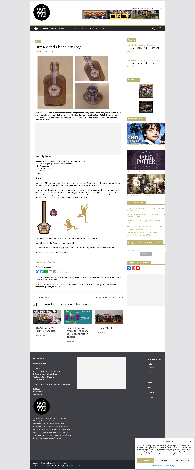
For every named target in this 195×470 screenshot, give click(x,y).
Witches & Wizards (47, 377)
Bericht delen (62, 272)
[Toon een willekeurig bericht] (159, 28)
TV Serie (153, 377)
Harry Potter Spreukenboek (136, 171)
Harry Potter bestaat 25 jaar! (108, 297)
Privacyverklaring (168, 466)
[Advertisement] (78, 139)
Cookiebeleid (157, 466)
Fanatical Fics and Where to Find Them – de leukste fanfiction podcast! (78, 332)
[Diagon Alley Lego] (109, 311)
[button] (190, 441)
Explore (62, 28)
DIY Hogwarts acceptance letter (138, 195)
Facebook (52, 284)
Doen (84, 28)
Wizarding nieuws (48, 28)
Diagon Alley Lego (107, 327)
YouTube (63, 284)
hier (41, 384)
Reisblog (93, 28)
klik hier (43, 364)
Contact (104, 28)
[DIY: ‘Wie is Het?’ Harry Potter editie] (47, 311)
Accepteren (145, 460)
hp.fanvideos (43, 380)
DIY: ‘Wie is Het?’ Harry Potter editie (45, 329)
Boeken (153, 368)
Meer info (130, 51)
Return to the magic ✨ (46, 297)
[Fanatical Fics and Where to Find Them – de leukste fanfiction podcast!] (78, 311)
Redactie (50, 51)
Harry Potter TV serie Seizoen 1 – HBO (144, 60)
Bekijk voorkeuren (183, 460)
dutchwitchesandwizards (50, 374)
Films (152, 372)
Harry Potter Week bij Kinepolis (141, 45)
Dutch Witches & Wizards (50, 371)
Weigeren (164, 460)
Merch (75, 28)
